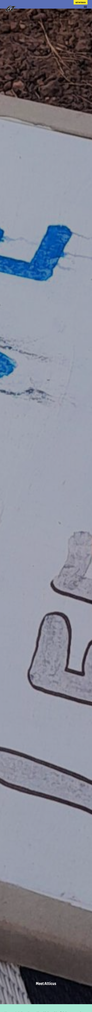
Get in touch (81, 2)
